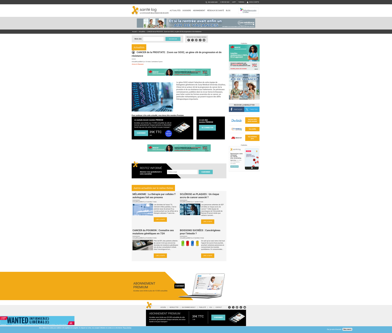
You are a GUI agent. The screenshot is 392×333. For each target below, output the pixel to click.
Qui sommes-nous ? (189, 307)
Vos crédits (252, 129)
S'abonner (141, 133)
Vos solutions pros (252, 138)
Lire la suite (160, 219)
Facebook (188, 40)
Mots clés (138, 39)
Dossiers (187, 10)
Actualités (175, 10)
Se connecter (207, 128)
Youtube (244, 307)
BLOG (228, 10)
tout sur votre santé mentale (252, 120)
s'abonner (218, 317)
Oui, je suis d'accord (334, 329)
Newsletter (174, 307)
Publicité (202, 307)
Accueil (134, 31)
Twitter (192, 40)
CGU (210, 307)
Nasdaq (242, 9)
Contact (218, 307)
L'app (234, 2)
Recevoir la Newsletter (244, 105)
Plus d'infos (127, 328)
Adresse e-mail (172, 169)
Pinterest (196, 40)
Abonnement (199, 10)
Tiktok (200, 40)
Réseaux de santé (215, 10)
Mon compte (254, 2)
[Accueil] (135, 10)
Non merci (347, 329)
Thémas (241, 2)
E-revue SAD (224, 2)
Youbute (204, 40)
